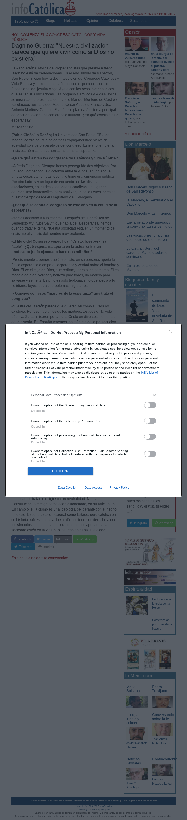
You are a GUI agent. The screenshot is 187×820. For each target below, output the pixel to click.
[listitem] (93, 395)
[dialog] (93, 410)
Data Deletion (68, 487)
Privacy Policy (119, 487)
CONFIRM (60, 471)
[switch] (150, 405)
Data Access (93, 487)
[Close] (172, 333)
